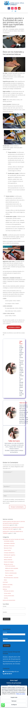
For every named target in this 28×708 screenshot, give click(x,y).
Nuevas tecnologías (9, 562)
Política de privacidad (14, 683)
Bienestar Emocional (9, 545)
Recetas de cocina (8, 564)
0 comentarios (6, 32)
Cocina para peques (10, 566)
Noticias (5, 589)
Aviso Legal (14, 680)
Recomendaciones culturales (11, 577)
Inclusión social (8, 557)
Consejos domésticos (9, 552)
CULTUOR (5, 582)
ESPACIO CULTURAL (8, 584)
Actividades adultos (13, 29)
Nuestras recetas (9, 570)
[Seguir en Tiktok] (16, 8)
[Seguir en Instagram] (12, 8)
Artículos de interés (9, 591)
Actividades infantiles (9, 543)
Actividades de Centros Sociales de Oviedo (13, 539)
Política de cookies (20, 693)
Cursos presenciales (9, 595)
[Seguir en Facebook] (9, 8)
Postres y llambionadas (11, 573)
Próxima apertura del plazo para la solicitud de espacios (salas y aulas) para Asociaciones (14, 523)
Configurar (14, 704)
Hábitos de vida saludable (11, 568)
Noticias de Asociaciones (9, 600)
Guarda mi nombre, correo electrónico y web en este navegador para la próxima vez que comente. (14, 501)
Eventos (6, 598)
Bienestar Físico (8, 548)
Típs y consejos (9, 575)
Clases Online (20, 31)
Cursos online (7, 593)
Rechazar (14, 701)
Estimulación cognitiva (9, 555)
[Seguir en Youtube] (19, 8)
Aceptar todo (14, 697)
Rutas (5, 580)
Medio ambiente (8, 559)
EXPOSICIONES (6, 587)
